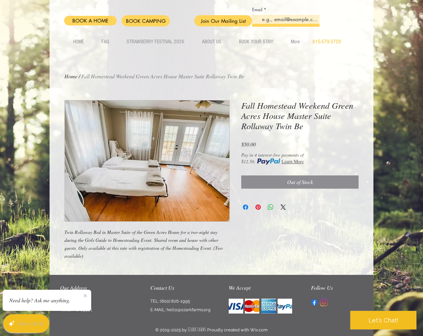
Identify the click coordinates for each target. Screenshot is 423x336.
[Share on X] (283, 207)
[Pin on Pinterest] (258, 207)
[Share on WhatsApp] (271, 207)
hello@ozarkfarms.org (189, 309)
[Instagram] (324, 302)
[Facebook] (314, 302)
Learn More (293, 161)
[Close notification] (85, 296)
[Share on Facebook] (246, 207)
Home (70, 76)
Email (257, 10)
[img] (236, 306)
